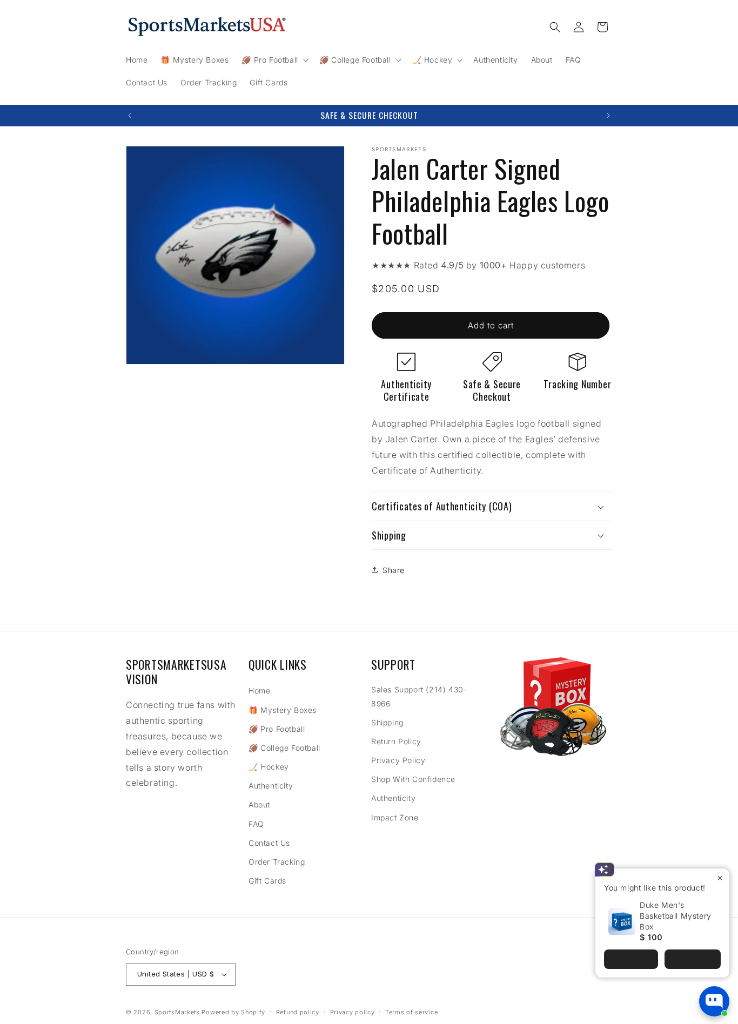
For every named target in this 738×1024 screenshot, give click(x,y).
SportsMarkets (177, 1012)
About (259, 804)
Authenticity (271, 785)
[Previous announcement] (130, 115)
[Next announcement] (608, 115)
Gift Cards (267, 880)
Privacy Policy (398, 760)
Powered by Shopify (233, 1012)
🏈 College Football (284, 747)
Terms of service (411, 1012)
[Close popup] (720, 878)
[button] (273, 60)
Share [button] (394, 570)
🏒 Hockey (269, 766)
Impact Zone (395, 817)
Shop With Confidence (413, 779)
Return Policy (396, 741)
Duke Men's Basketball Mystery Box (676, 915)
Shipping (387, 722)
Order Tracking (277, 861)
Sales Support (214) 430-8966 (419, 696)
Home (259, 690)
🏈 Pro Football (277, 728)
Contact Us (269, 842)
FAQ (256, 823)
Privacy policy (352, 1012)
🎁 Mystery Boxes (283, 710)
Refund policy (297, 1012)
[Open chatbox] (714, 1001)
